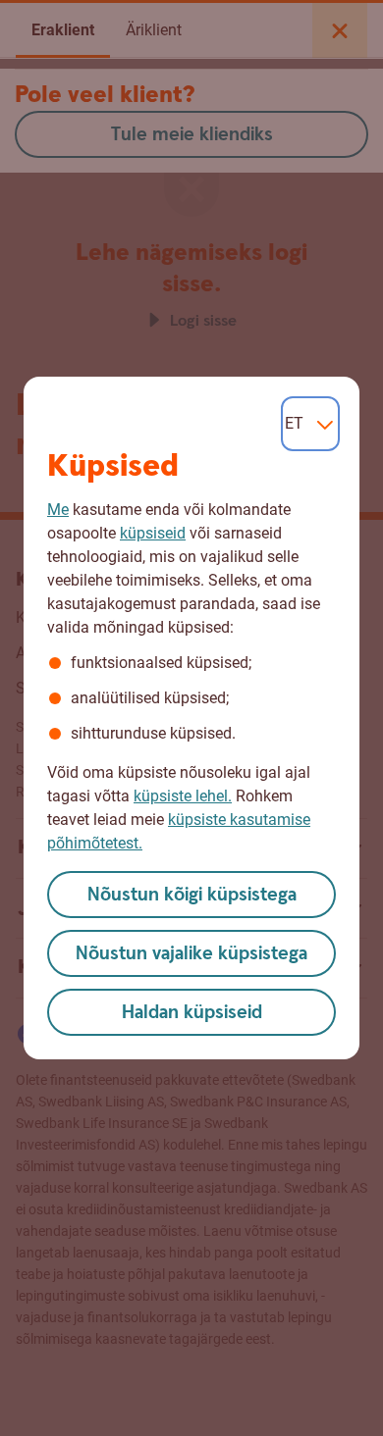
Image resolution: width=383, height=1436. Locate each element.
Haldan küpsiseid (192, 1012)
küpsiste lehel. (183, 796)
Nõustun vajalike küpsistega (191, 954)
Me (58, 509)
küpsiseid (153, 533)
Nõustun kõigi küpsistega (192, 895)
